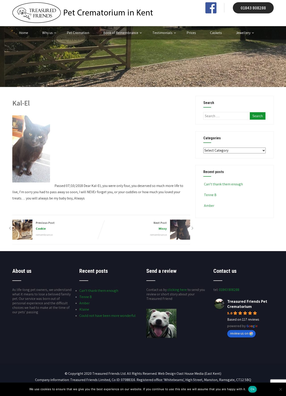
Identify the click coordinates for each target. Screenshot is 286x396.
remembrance (44, 235)
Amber (209, 205)
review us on (239, 333)
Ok (252, 389)
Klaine (84, 309)
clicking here (177, 289)
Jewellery (243, 32)
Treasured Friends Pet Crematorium (247, 304)
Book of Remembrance (120, 32)
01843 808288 (253, 8)
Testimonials (162, 32)
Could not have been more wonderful (107, 315)
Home (23, 32)
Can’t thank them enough (223, 184)
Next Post (160, 226)
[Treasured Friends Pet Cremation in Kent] (82, 21)
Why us (47, 32)
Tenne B (210, 195)
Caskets (216, 32)
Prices (191, 32)
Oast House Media (190, 373)
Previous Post (45, 226)
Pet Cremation (78, 32)
